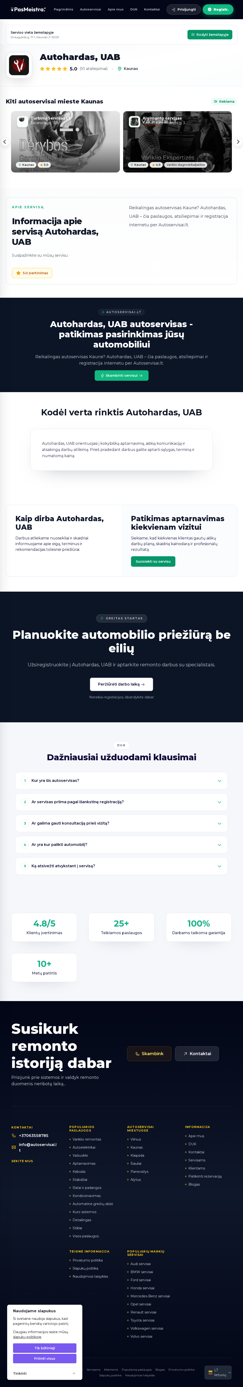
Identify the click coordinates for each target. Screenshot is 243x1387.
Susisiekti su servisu (153, 561)
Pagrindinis (63, 9)
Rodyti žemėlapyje (212, 34)
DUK (133, 9)
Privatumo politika (181, 1369)
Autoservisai (90, 9)
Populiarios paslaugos (137, 1369)
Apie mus (116, 9)
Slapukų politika (110, 1375)
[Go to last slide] (4, 141)
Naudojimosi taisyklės (140, 1375)
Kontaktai (152, 9)
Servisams (93, 1369)
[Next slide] (238, 141)
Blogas (160, 1369)
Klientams (111, 1369)
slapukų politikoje (27, 1337)
